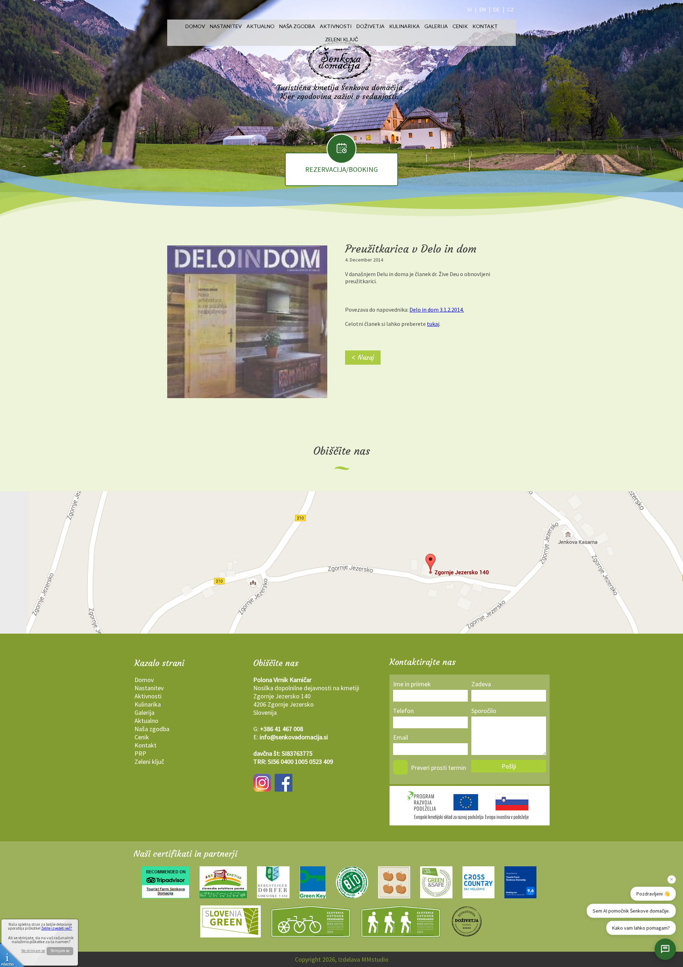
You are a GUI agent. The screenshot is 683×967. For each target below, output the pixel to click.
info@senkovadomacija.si (294, 737)
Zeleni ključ (341, 39)
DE (496, 9)
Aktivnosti (336, 26)
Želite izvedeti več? (56, 928)
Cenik (460, 26)
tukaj (433, 323)
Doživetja (370, 26)
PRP (140, 753)
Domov (195, 26)
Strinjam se (60, 950)
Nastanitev (226, 26)
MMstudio (374, 959)
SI (469, 9)
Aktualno (261, 26)
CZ (510, 9)
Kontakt (485, 26)
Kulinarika (404, 26)
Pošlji (509, 766)
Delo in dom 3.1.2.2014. (436, 309)
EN (483, 9)
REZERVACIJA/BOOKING (341, 169)
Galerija (436, 26)
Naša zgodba (297, 26)
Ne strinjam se (33, 951)
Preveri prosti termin (438, 767)
